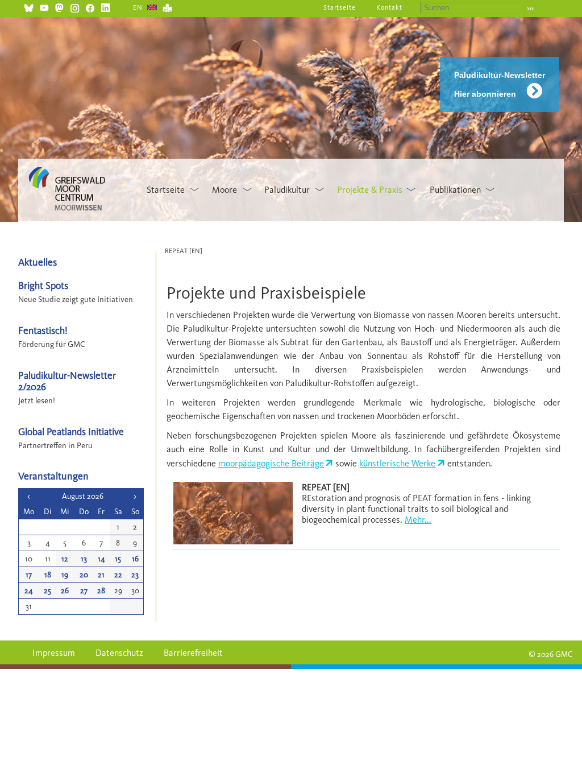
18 (47, 575)
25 (47, 591)
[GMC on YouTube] (44, 6)
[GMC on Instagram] (75, 6)
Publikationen (455, 189)
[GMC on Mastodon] (59, 6)
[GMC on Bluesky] (29, 6)
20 (84, 575)
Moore (224, 189)
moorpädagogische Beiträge (271, 463)
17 (29, 575)
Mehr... (418, 519)
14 (101, 559)
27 (84, 591)
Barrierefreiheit (193, 652)
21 (101, 575)
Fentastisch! (43, 330)
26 (65, 591)
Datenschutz (119, 652)
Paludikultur (287, 189)
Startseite (339, 7)
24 (28, 591)
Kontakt (389, 7)
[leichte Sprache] (167, 6)
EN (138, 7)
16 (135, 559)
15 (118, 559)
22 (118, 575)
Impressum (53, 652)
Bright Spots (43, 285)
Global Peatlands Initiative (71, 431)
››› (530, 8)
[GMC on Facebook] (90, 6)
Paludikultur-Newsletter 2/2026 (67, 380)
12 (64, 559)
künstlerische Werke (397, 463)
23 (135, 575)
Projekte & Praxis (369, 189)
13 (84, 559)
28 (101, 591)
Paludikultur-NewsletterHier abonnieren (499, 84)
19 (64, 575)
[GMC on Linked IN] (105, 6)
